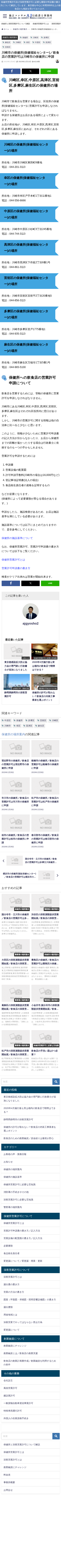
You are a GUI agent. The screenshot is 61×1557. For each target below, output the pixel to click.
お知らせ (8, 1162)
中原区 (37, 42)
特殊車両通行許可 (13, 1411)
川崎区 (18, 42)
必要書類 (8, 1246)
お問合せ (8, 1490)
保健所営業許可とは (41, 24)
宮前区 (7, 47)
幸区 (28, 42)
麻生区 (7, 42)
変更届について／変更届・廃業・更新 (23, 1261)
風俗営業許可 (10, 1388)
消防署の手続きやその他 (16, 1192)
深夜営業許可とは (13, 1277)
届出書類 (8, 1307)
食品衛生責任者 (12, 1253)
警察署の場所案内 (13, 1207)
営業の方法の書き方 (14, 1292)
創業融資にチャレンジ (15, 1346)
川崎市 (35, 37)
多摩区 (46, 37)
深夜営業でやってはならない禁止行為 (23, 1322)
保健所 (25, 37)
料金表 (7, 1475)
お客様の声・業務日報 (15, 1154)
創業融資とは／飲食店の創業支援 (21, 1353)
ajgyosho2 (31, 623)
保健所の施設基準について (17, 538)
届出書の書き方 (12, 1284)
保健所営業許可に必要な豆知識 (19, 1184)
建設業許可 (9, 1395)
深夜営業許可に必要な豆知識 (18, 1199)
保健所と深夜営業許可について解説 (15, 24)
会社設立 (8, 1380)
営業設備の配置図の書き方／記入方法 (23, 1238)
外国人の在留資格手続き (16, 1418)
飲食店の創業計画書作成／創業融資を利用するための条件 (30, 1363)
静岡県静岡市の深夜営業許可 (18, 1119)
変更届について (12, 1330)
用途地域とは (10, 1315)
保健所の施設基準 (13, 1177)
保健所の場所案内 (10, 37)
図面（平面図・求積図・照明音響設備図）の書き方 (30, 1299)
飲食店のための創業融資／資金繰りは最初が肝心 (29, 1138)
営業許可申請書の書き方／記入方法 (22, 1231)
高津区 (48, 42)
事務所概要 (9, 1482)
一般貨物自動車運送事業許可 (18, 1403)
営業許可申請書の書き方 (16, 568)
